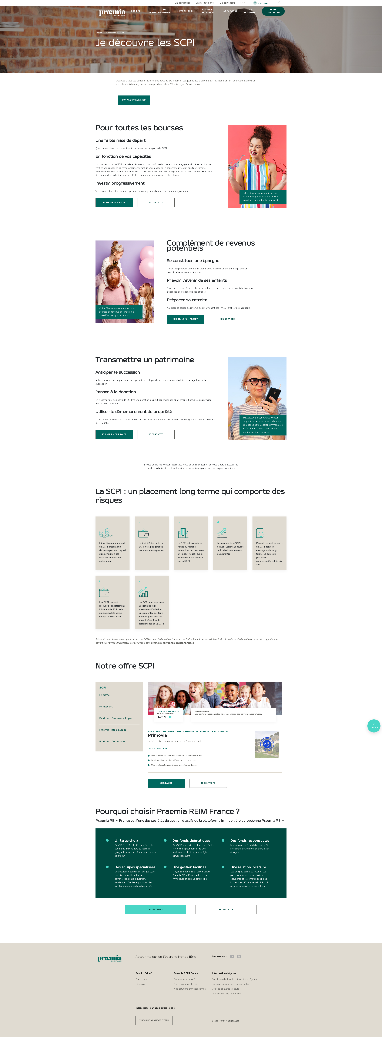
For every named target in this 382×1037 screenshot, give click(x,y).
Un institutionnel (204, 3)
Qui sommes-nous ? (184, 979)
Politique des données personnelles (230, 984)
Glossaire (140, 984)
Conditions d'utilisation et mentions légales (234, 979)
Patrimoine (186, 11)
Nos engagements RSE (186, 984)
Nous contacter (273, 11)
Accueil (99, 33)
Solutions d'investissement (159, 11)
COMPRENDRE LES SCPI (134, 100)
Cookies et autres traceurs (225, 989)
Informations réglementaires (227, 994)
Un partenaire (227, 3)
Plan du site (141, 979)
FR (242, 3)
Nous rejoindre (249, 11)
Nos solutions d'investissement (190, 989)
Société (135, 11)
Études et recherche (208, 11)
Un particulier (182, 3)
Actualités (230, 11)
